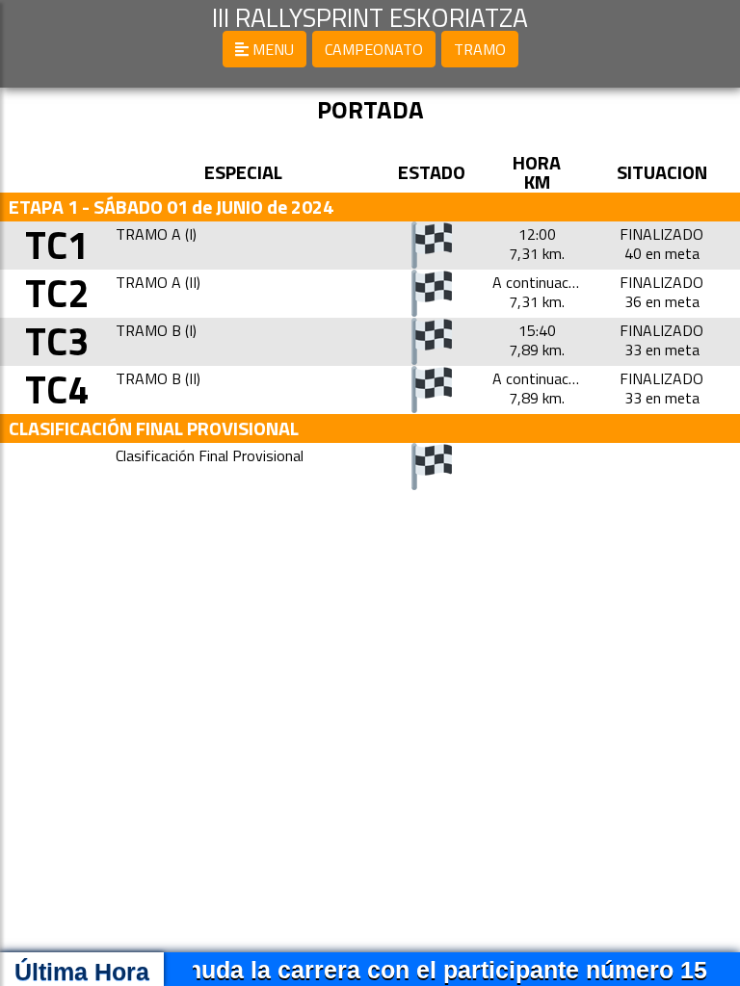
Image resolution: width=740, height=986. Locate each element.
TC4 (57, 389)
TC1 (57, 245)
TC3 (57, 341)
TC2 (57, 293)
